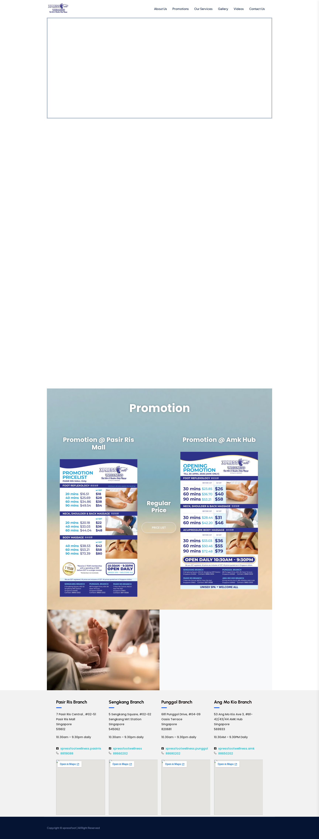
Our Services (203, 9)
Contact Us (257, 9)
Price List (159, 528)
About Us (160, 9)
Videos (239, 9)
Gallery (223, 9)
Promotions (180, 9)
